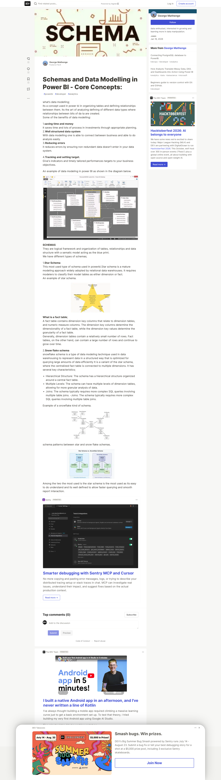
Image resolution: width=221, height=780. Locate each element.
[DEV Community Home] (27, 3)
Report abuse (99, 641)
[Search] (35, 3)
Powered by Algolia (109, 4)
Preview (67, 633)
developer (60, 94)
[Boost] (28, 89)
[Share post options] (28, 98)
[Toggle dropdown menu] (137, 500)
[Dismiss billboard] (199, 728)
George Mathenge (58, 62)
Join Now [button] (154, 763)
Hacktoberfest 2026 (160, 148)
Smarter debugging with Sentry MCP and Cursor (88, 573)
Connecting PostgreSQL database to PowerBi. (168, 58)
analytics (73, 94)
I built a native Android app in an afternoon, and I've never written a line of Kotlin (90, 703)
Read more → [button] (51, 597)
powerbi (48, 94)
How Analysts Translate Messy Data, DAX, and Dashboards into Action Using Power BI (171, 72)
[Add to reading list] (28, 80)
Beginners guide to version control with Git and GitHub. (171, 85)
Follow (173, 22)
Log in (170, 3)
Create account (186, 3)
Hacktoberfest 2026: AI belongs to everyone (168, 132)
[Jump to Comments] (28, 70)
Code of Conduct (83, 641)
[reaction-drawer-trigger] (28, 60)
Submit (53, 633)
